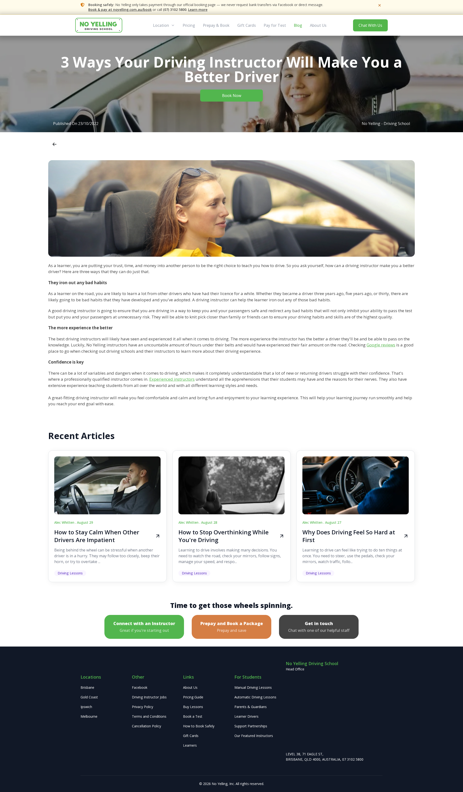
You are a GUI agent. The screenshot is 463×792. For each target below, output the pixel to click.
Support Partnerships (250, 726)
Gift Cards (246, 25)
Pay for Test (275, 25)
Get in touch (318, 626)
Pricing (189, 25)
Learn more (197, 9)
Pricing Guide (193, 697)
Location (161, 25)
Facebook (139, 687)
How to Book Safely (198, 726)
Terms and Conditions (149, 716)
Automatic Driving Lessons (255, 697)
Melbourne (89, 716)
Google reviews (381, 345)
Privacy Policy (142, 706)
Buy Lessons (193, 706)
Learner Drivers (246, 716)
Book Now (231, 95)
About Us (318, 25)
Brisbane (87, 687)
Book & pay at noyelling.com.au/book (120, 9)
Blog (298, 25)
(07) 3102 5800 (174, 9)
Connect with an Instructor (144, 626)
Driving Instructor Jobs (149, 697)
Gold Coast (89, 697)
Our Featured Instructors (253, 735)
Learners (190, 745)
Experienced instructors (172, 379)
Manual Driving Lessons (253, 687)
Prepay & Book (216, 25)
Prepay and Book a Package (231, 626)
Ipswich (86, 706)
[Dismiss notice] (379, 5)
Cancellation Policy (146, 726)
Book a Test (192, 716)
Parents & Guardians (250, 706)
